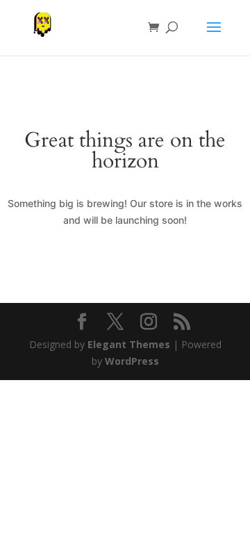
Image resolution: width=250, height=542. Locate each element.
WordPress (132, 361)
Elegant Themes (129, 344)
